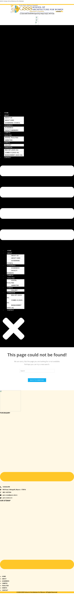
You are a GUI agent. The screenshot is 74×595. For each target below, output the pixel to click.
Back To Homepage (37, 380)
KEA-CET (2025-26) (11, 150)
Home (6, 113)
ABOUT (6, 115)
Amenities (8, 140)
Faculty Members (11, 130)
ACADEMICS (8, 125)
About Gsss (9, 120)
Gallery (8, 145)
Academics (9, 128)
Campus (7, 133)
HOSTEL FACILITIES (11, 137)
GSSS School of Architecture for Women (12, 1)
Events (7, 142)
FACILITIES (8, 135)
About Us (8, 118)
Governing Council (12, 123)
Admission (8, 147)
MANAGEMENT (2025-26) (14, 155)
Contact (7, 157)
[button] (37, 67)
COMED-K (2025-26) (12, 152)
